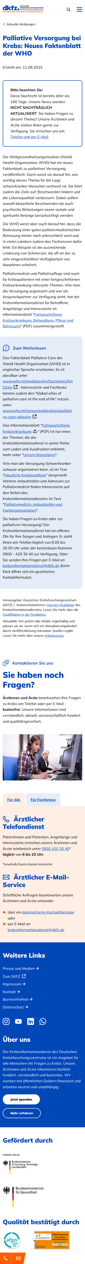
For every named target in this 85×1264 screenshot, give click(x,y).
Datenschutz (13, 1007)
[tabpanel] (42, 874)
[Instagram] (7, 1021)
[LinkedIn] (30, 1021)
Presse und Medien (19, 968)
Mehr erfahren (21, 1113)
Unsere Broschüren (39, 454)
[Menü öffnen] (79, 9)
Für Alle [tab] (13, 799)
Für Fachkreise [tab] (43, 799)
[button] (69, 9)
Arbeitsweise (54, 635)
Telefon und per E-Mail (29, 136)
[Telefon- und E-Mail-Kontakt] (13, 1258)
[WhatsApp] (43, 1021)
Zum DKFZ (11, 976)
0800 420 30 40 (55, 848)
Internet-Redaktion (60, 605)
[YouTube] (18, 1021)
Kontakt (9, 991)
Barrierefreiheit (15, 999)
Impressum (12, 984)
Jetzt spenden (21, 1099)
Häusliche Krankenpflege (25, 475)
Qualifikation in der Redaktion (24, 614)
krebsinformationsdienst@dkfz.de (31, 565)
